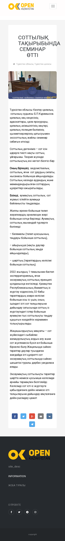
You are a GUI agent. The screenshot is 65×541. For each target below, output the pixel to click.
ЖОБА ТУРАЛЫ (16, 485)
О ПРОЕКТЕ (14, 504)
